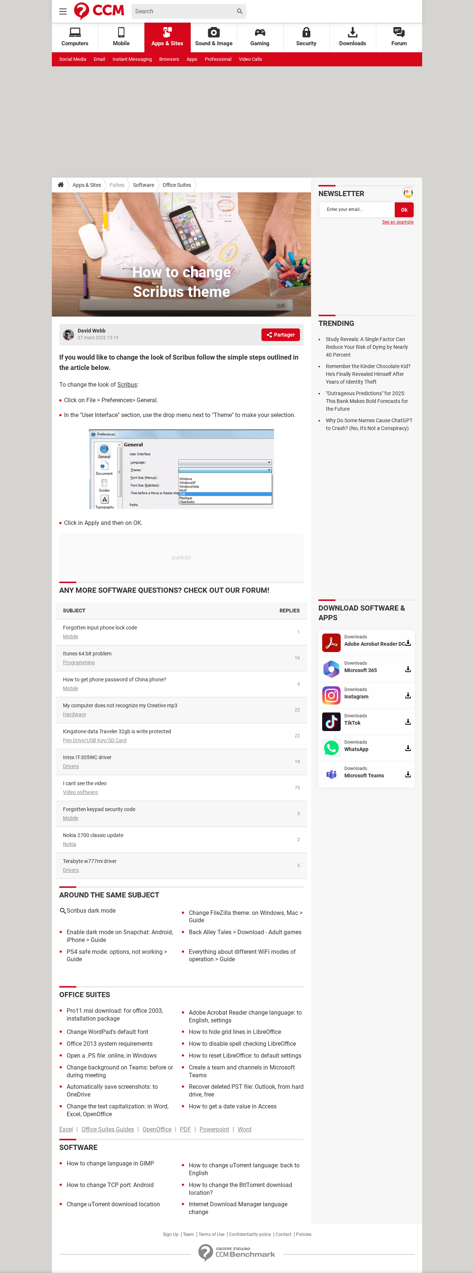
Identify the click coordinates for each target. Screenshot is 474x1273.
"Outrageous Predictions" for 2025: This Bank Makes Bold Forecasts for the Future (367, 401)
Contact (283, 1234)
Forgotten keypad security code (99, 809)
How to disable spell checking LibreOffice (242, 1043)
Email (99, 59)
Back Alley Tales (210, 932)
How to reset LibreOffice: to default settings (245, 1055)
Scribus (127, 384)
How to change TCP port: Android (110, 1184)
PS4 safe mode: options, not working (115, 951)
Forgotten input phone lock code (100, 628)
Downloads (352, 43)
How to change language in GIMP (110, 1163)
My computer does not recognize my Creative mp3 (120, 705)
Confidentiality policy (250, 1234)
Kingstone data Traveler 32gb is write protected (117, 731)
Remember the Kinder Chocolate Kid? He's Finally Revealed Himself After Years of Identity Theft (368, 374)
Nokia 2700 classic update (93, 835)
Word (244, 1129)
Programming (79, 662)
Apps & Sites (167, 43)
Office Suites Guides (107, 1129)
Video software (80, 792)
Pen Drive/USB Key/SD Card (95, 740)
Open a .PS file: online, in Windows (112, 1055)
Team (188, 1234)
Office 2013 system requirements (110, 1043)
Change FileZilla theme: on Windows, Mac (243, 912)
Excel (66, 1129)
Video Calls (250, 59)
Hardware (74, 714)
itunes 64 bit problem (87, 654)
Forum (399, 43)
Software (143, 185)
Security (306, 43)
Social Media (72, 59)
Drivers (71, 766)
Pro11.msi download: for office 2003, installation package (115, 1014)
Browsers (169, 59)
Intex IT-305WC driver (87, 757)
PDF (185, 1129)
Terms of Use (211, 1234)
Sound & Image (214, 43)
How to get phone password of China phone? (114, 679)
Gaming (260, 43)
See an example (398, 222)
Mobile (70, 636)
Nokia (69, 844)
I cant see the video (85, 783)
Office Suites (177, 185)
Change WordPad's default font (107, 1031)
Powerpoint (214, 1129)
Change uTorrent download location (113, 1204)
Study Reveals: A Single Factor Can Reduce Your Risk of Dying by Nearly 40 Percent (367, 347)
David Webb (92, 331)
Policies (303, 1234)
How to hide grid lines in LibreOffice (235, 1031)
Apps (192, 59)
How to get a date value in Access (233, 1106)
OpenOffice (157, 1129)
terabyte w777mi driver (90, 861)
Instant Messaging (132, 59)
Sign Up (170, 1234)
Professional (218, 59)
